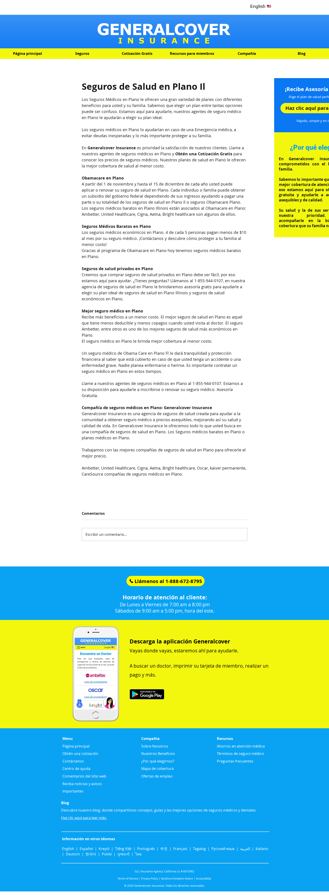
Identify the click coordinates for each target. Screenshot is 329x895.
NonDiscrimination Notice (177, 878)
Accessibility (203, 878)
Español (86, 848)
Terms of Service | (129, 878)
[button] (82, 53)
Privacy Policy (149, 878)
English (68, 848)
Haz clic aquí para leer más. (84, 817)
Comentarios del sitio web (84, 776)
